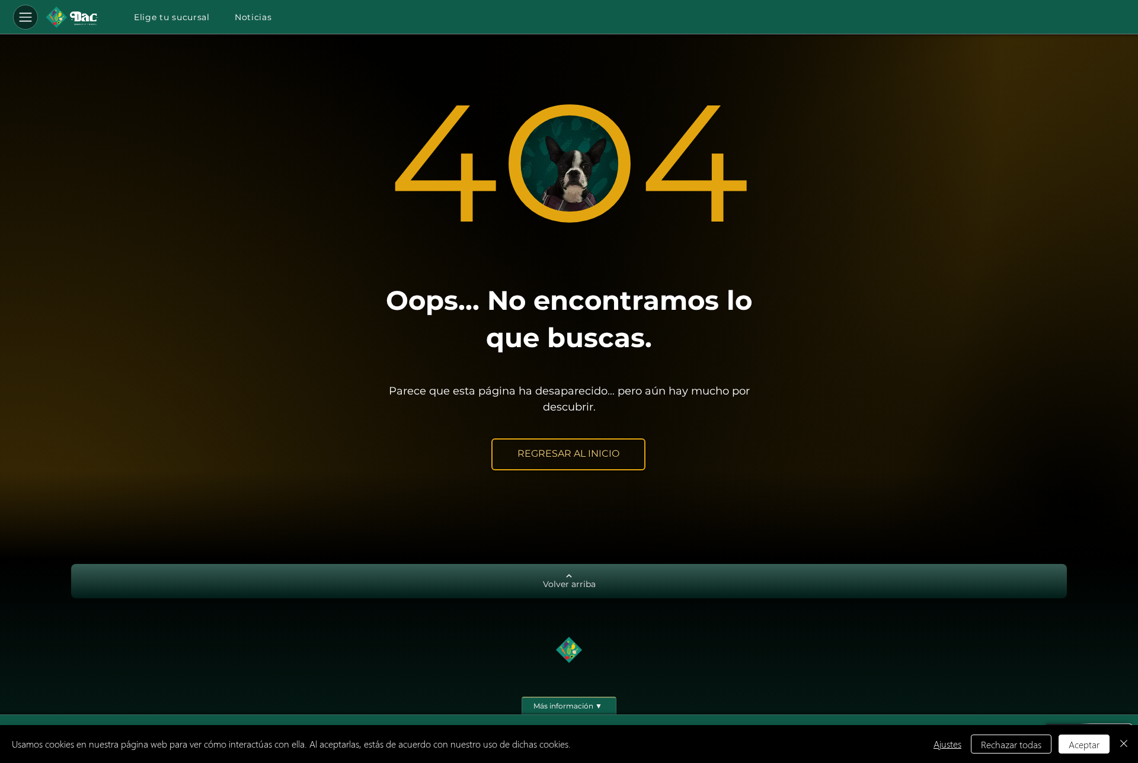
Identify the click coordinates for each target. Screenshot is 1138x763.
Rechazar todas (1011, 744)
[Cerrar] (1124, 744)
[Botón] (71, 17)
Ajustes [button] (947, 744)
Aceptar (1084, 744)
